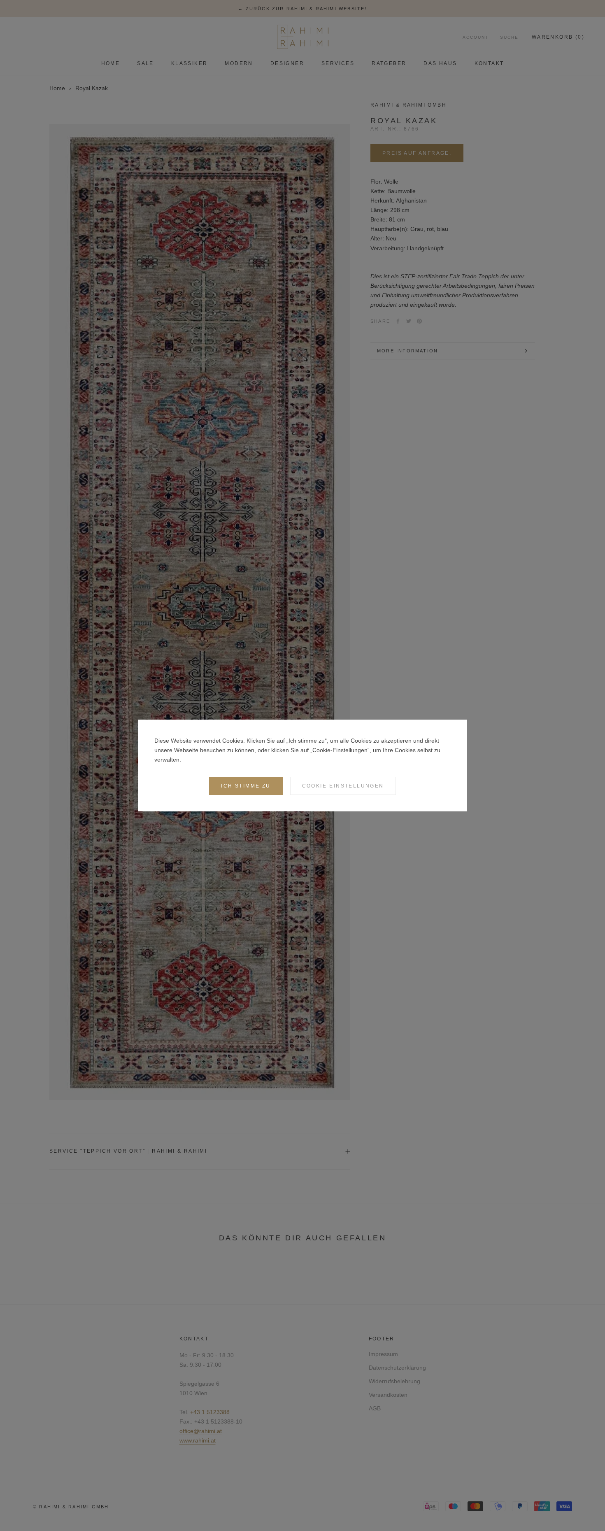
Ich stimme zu (245, 786)
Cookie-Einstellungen (343, 786)
